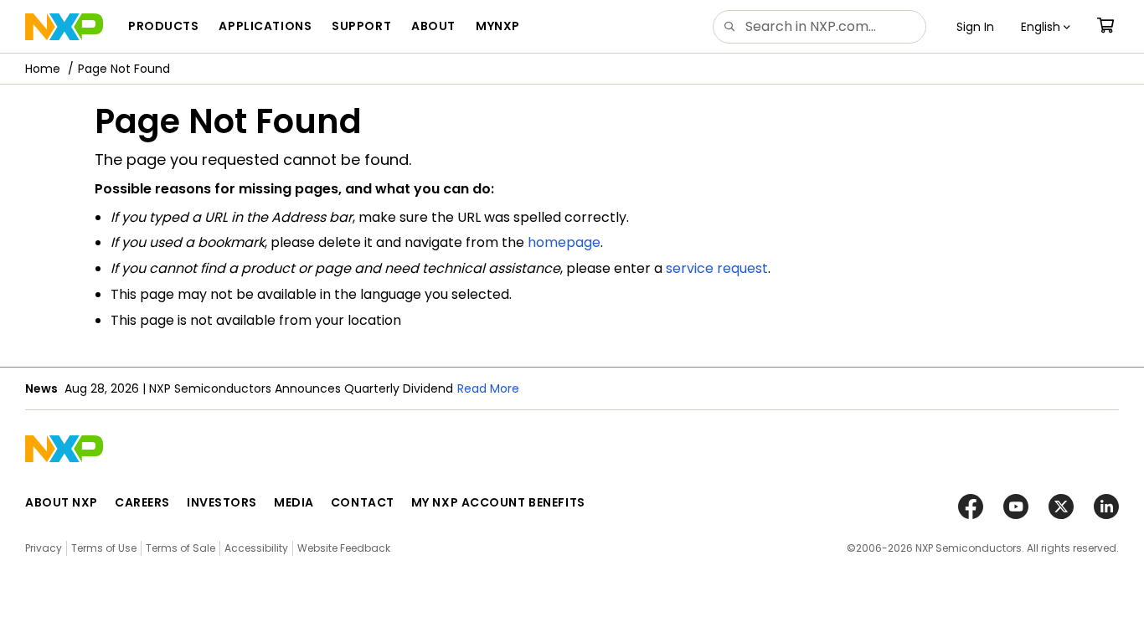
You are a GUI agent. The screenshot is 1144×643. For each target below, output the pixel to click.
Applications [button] (265, 26)
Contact (362, 502)
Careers (142, 502)
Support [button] (361, 26)
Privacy (43, 548)
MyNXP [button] (498, 26)
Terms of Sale (180, 548)
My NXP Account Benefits (498, 502)
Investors (222, 502)
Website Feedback (343, 548)
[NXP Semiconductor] (64, 27)
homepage (564, 242)
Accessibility (256, 548)
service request (717, 268)
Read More (488, 388)
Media (294, 502)
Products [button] (163, 26)
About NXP (61, 502)
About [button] (433, 26)
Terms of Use (104, 548)
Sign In (975, 26)
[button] (1045, 27)
